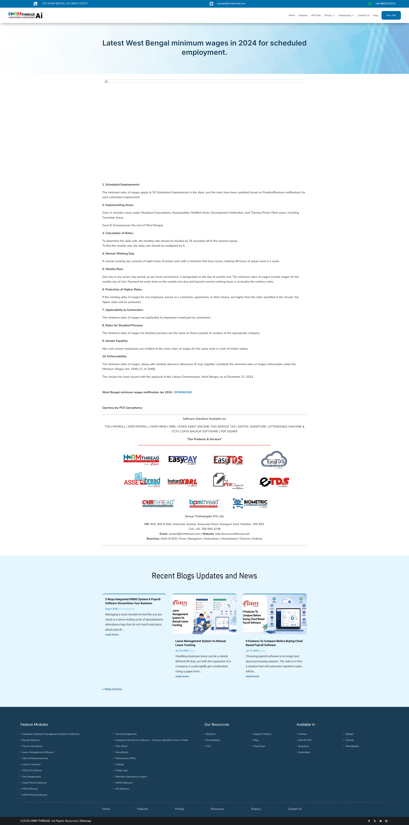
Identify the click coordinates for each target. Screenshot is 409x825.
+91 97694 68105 (53, 3)
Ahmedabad (352, 746)
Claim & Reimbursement (35, 758)
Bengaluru (303, 746)
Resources (217, 809)
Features (142, 809)
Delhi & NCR (304, 740)
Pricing (179, 809)
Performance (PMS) (125, 758)
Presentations (213, 740)
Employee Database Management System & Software (51, 734)
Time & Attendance (32, 746)
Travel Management (126, 734)
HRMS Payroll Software (34, 794)
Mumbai (302, 734)
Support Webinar (262, 734)
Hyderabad (304, 752)
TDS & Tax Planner (32, 770)
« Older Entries (112, 689)
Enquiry (256, 809)
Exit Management (31, 776)
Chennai (349, 740)
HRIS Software (30, 788)
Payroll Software (31, 740)
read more (112, 634)
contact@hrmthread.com (231, 3)
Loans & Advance (31, 764)
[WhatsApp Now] (381, 5)
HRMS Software (124, 782)
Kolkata (349, 734)
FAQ (208, 746)
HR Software (122, 788)
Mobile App (121, 770)
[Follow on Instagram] (386, 821)
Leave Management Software (38, 752)
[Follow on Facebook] (369, 821)
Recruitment (121, 752)
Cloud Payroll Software (34, 782)
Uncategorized (127, 608)
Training (119, 764)
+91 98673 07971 (77, 3)
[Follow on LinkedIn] (380, 821)
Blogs (193, 650)
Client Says (259, 746)
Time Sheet (121, 746)
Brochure (211, 734)
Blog (255, 740)
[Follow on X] (375, 821)
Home (106, 809)
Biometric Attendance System (131, 776)
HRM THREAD (40, 821)
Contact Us (295, 809)
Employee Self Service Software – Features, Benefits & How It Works (151, 740)
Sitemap (85, 821)
